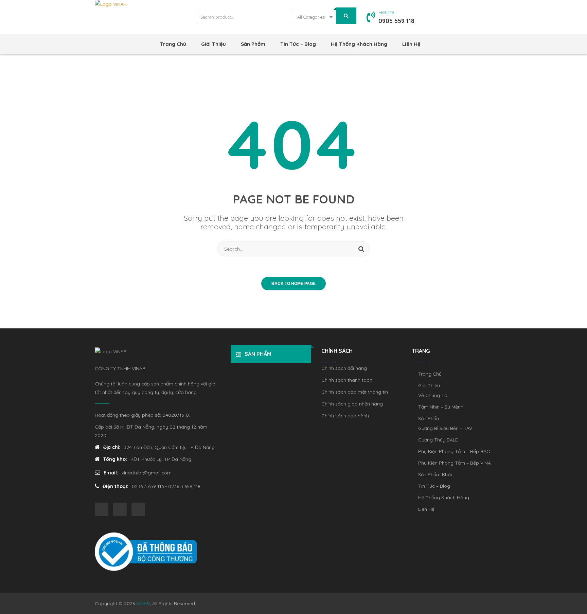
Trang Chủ (173, 44)
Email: (111, 473)
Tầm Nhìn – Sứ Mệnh (440, 407)
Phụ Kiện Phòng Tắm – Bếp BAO (454, 451)
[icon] (101, 509)
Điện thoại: (115, 486)
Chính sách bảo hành (345, 416)
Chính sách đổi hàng (344, 368)
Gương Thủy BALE (438, 440)
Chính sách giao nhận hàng (352, 404)
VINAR (143, 603)
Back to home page (293, 283)
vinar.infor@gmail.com (147, 473)
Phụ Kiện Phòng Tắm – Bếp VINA (454, 463)
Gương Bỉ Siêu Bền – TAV (445, 428)
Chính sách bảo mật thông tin (354, 392)
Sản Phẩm (253, 44)
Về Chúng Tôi (433, 395)
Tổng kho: (115, 459)
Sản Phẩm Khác (435, 474)
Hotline (386, 12)
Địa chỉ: (111, 447)
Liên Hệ (411, 44)
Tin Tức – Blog (298, 44)
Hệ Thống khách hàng (359, 44)
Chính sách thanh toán (346, 380)
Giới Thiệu (213, 44)
